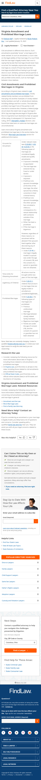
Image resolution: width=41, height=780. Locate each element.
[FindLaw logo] (11, 3)
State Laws (19, 26)
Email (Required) (8, 517)
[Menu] (3, 3)
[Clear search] (34, 642)
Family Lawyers (7, 569)
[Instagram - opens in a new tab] (23, 733)
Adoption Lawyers (8, 594)
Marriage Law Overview (17, 135)
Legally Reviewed (11, 46)
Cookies (27, 775)
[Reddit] (30, 733)
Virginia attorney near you (16, 344)
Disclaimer (19, 775)
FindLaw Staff (7, 39)
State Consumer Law (14, 671)
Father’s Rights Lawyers (10, 588)
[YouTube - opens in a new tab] (10, 733)
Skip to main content (20, 2)
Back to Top (21, 682)
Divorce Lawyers (8, 562)
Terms (3, 775)
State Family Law (12, 668)
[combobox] (20, 642)
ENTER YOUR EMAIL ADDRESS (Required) (15, 717)
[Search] (37, 3)
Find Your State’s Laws (11, 542)
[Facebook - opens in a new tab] (3, 733)
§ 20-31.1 (30, 281)
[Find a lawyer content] (37, 746)
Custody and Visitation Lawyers (13, 601)
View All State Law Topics (12, 546)
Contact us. (9, 707)
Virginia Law (27, 26)
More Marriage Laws (10, 404)
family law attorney (15, 425)
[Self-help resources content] (37, 752)
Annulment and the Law (11, 401)
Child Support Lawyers (10, 575)
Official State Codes (12, 374)
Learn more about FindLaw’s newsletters (15, 528)
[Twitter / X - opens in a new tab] (16, 733)
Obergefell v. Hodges (18, 121)
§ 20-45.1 (27, 147)
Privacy (10, 775)
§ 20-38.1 (30, 297)
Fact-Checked (28, 46)
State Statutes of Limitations (13, 549)
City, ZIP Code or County (13, 638)
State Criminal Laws (14, 665)
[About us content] (37, 739)
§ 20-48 (30, 251)
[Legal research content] (37, 758)
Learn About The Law (7, 26)
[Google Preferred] (36, 733)
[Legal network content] (37, 764)
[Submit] (36, 521)
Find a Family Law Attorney (13, 406)
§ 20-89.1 (29, 144)
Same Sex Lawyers (8, 582)
